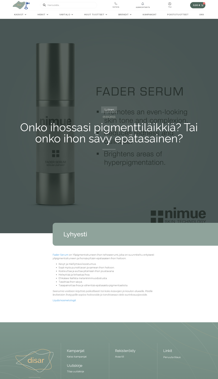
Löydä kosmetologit (64, 300)
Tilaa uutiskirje (75, 371)
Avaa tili (119, 356)
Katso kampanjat (77, 356)
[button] (20, 14)
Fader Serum (60, 254)
